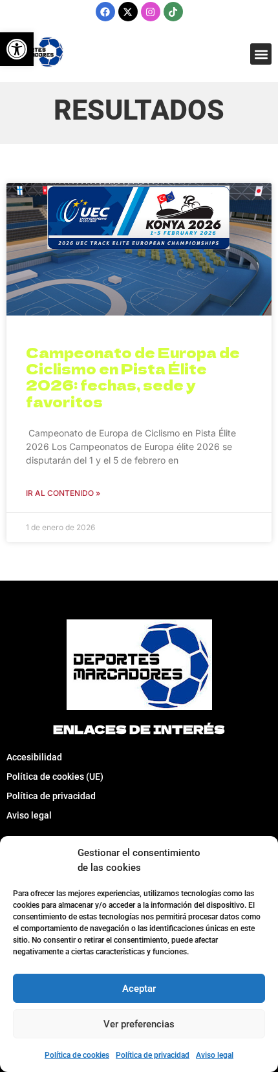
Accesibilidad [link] (34, 757)
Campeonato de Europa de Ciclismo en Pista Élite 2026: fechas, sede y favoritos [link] (133, 377)
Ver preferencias (139, 1024)
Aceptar (139, 988)
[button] (261, 54)
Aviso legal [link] (214, 1055)
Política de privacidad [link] (152, 1055)
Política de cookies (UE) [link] (54, 776)
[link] (17, 49)
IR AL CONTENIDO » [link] (63, 493)
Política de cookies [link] (77, 1055)
